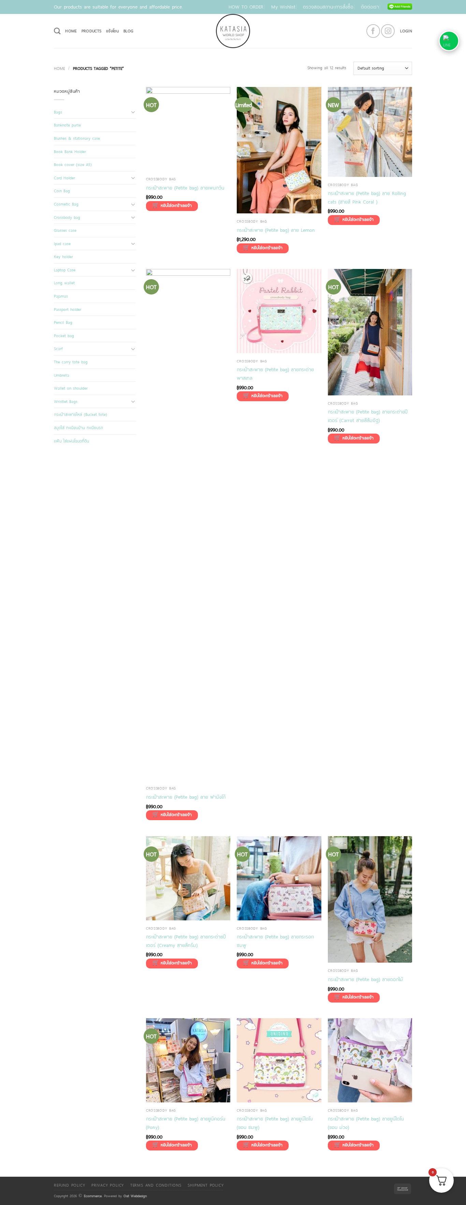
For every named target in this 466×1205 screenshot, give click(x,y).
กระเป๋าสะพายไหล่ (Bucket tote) (80, 414)
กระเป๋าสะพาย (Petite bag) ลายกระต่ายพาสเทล (275, 373)
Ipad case (62, 243)
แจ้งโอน (112, 31)
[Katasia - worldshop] (233, 31)
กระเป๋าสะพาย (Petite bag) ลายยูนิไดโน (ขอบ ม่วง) (366, 1123)
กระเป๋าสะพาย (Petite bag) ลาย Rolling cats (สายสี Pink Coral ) (367, 197)
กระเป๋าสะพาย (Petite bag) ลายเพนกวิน (185, 187)
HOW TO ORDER (246, 6)
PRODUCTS (92, 31)
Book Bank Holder (70, 151)
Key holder (63, 256)
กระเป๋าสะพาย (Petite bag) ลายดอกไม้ (365, 979)
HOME (70, 31)
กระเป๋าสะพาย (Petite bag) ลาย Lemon (276, 230)
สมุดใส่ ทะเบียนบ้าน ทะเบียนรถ (78, 427)
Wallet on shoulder (71, 388)
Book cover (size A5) (73, 164)
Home (59, 68)
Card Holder (64, 178)
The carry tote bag (71, 362)
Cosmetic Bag (66, 204)
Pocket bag (64, 335)
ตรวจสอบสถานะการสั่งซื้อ (328, 6)
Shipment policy (205, 1185)
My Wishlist (283, 6)
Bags (58, 112)
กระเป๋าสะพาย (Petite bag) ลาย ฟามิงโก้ (185, 796)
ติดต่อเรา (370, 6)
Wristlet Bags (65, 401)
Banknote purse (67, 125)
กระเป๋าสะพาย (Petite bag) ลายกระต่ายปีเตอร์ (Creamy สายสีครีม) (186, 941)
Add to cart (172, 206)
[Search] (57, 31)
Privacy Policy (107, 1185)
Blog (128, 31)
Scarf (58, 348)
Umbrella (61, 375)
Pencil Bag (63, 322)
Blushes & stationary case (77, 138)
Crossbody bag (67, 217)
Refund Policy (69, 1185)
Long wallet (64, 283)
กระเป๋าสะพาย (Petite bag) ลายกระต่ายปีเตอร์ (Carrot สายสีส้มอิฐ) (368, 416)
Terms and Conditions (155, 1185)
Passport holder (67, 309)
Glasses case (65, 230)
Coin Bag (62, 190)
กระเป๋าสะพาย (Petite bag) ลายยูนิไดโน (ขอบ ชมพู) (275, 1123)
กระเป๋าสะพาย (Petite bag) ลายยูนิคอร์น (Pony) (185, 1123)
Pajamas (61, 296)
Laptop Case (64, 270)
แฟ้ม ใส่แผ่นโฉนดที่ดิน (71, 441)
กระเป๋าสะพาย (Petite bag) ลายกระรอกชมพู (275, 941)
